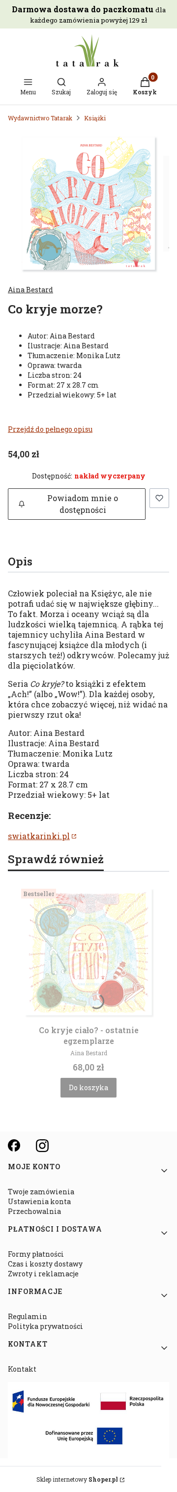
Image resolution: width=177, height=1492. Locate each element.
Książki (95, 118)
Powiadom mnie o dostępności (82, 504)
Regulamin (27, 1316)
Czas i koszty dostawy (45, 1263)
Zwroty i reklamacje (43, 1273)
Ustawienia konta (39, 1201)
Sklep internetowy (77, 1479)
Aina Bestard (30, 289)
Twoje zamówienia (41, 1191)
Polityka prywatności (45, 1326)
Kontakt (22, 1369)
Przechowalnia (34, 1211)
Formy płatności (36, 1254)
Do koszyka (88, 1087)
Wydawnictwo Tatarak (40, 118)
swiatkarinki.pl (39, 836)
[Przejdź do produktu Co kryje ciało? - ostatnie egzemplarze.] (88, 952)
